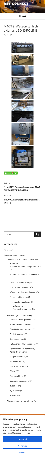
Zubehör (13, 386)
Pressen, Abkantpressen (21, 320)
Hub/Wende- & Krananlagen (22, 344)
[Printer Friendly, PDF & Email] (11, 173)
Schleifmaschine (17, 334)
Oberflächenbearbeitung (21, 329)
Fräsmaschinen (16, 376)
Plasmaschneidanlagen (20, 302)
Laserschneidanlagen (19, 282)
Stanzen (13, 395)
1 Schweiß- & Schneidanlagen (20, 259)
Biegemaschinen (17, 357)
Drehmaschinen (17, 339)
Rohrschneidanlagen (19, 297)
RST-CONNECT (16, 3)
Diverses (8, 250)
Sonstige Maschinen (19, 324)
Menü (24, 16)
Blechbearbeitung (18, 366)
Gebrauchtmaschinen (13, 255)
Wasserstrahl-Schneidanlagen (23, 292)
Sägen (12, 371)
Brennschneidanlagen (19, 287)
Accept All (22, 439)
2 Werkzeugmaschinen (17, 315)
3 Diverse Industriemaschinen (20, 401)
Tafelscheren (16, 362)
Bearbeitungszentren (19, 381)
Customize (22, 446)
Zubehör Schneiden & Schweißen (24, 275)
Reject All (22, 453)
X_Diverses (15, 391)
